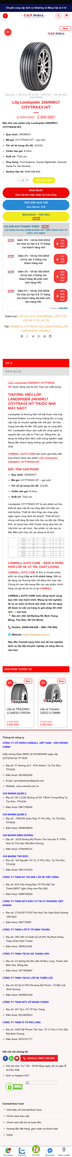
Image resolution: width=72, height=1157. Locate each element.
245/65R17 (16, 326)
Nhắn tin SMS (64, 1155)
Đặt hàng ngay (44, 180)
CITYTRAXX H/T (33, 326)
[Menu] (5, 16)
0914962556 (26, 775)
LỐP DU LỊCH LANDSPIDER (35, 316)
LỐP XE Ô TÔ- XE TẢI (28, 95)
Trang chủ (10, 95)
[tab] (36, 363)
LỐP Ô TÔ (46, 95)
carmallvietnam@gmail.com (28, 780)
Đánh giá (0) (13, 371)
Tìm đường (8, 1155)
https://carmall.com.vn (36, 634)
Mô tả (9, 363)
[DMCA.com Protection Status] (14, 1086)
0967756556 (26, 807)
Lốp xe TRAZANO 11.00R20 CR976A (18, 711)
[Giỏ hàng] (66, 15)
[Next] (63, 57)
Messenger (50, 1155)
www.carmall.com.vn (27, 786)
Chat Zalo (22, 1155)
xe (14, 611)
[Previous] (8, 57)
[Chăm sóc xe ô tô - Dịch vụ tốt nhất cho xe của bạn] (34, 15)
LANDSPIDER (52, 326)
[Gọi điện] (36, 1150)
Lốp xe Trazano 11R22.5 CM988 (50, 711)
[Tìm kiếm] (58, 15)
